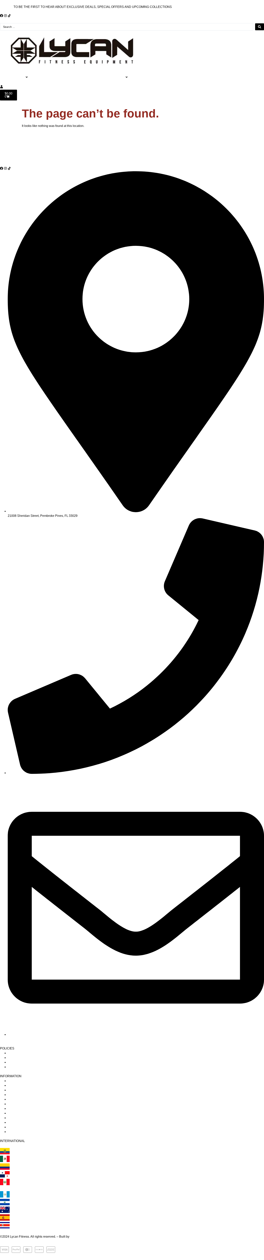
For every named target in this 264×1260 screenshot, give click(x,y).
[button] (21, 77)
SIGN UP (6, 6)
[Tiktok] (9, 15)
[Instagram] (5, 15)
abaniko (75, 1236)
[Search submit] (259, 26)
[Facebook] (1, 15)
